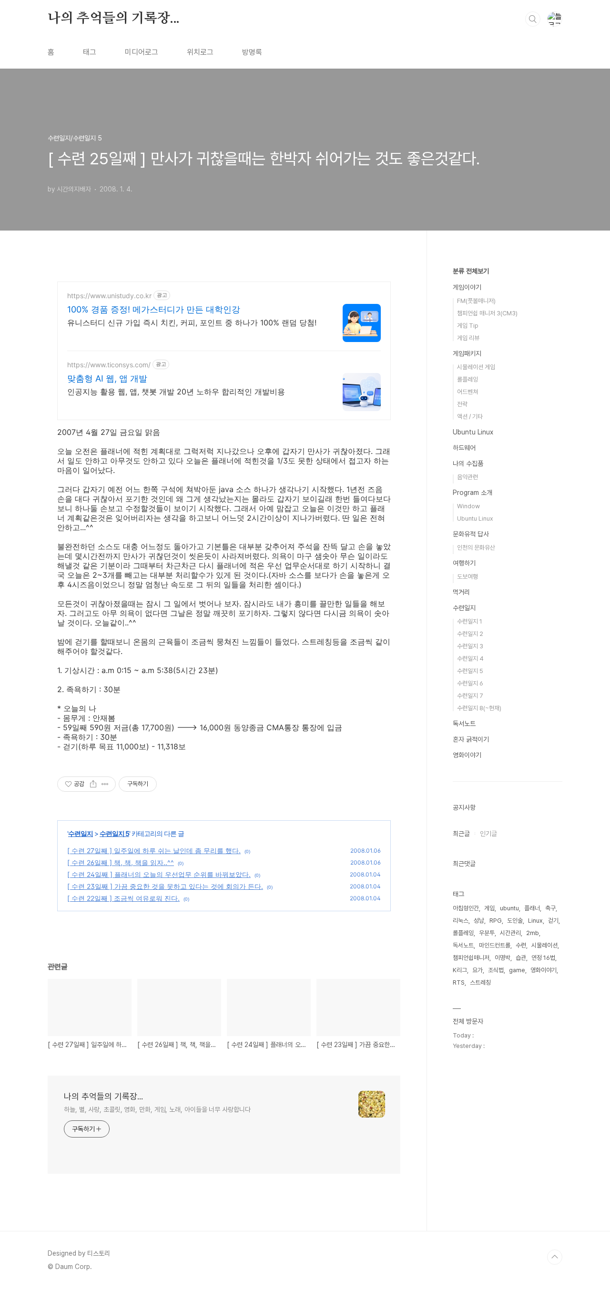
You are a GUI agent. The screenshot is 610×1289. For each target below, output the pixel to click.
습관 (521, 957)
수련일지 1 (469, 621)
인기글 (488, 833)
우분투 (487, 933)
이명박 (502, 957)
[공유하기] (93, 784)
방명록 (252, 52)
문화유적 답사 (471, 534)
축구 (550, 908)
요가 (477, 970)
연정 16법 (543, 957)
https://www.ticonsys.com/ (109, 365)
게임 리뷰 (468, 338)
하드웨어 (464, 448)
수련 (521, 945)
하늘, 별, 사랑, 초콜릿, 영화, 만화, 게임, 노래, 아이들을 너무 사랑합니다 (157, 1109)
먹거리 (461, 592)
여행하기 (464, 563)
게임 (489, 908)
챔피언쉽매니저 (471, 957)
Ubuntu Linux (473, 432)
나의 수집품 (468, 463)
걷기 (553, 920)
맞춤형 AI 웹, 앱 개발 (107, 378)
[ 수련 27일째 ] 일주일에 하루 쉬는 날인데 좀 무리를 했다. (154, 850)
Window (468, 506)
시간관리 (510, 933)
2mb (532, 933)
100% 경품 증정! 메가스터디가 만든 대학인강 (153, 309)
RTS (459, 982)
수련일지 (80, 833)
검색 (533, 19)
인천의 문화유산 (476, 547)
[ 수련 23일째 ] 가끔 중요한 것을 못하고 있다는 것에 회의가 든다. (165, 886)
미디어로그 (141, 52)
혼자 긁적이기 (471, 739)
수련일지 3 (470, 646)
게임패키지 (467, 353)
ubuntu (509, 908)
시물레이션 (544, 945)
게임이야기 (467, 287)
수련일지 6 (470, 683)
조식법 (496, 970)
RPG (495, 920)
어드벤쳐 (467, 391)
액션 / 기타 (470, 416)
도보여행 (467, 576)
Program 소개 (472, 492)
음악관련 (467, 477)
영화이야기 (467, 755)
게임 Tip (467, 325)
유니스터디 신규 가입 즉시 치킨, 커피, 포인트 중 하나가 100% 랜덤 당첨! (191, 322)
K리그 (460, 970)
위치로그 (200, 52)
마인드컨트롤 (494, 945)
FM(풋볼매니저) (476, 300)
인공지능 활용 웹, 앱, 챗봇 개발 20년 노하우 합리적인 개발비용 (176, 391)
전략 (462, 404)
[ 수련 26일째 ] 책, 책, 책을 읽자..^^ (120, 862)
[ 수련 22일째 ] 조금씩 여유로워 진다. (123, 898)
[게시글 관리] (105, 784)
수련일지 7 (470, 695)
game (517, 970)
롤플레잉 (467, 379)
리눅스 (460, 920)
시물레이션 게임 (476, 367)
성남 (479, 920)
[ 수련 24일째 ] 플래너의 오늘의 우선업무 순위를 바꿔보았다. (159, 874)
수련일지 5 (114, 833)
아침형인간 (466, 908)
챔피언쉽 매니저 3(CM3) (487, 313)
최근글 (461, 833)
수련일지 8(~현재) (479, 708)
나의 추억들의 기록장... (114, 18)
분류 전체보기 (471, 271)
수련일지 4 (470, 658)
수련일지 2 (470, 633)
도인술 (515, 920)
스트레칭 (480, 982)
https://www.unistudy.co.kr (109, 296)
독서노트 (464, 723)
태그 (89, 52)
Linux (535, 920)
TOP (554, 1257)
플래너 (532, 908)
